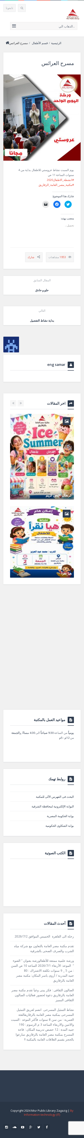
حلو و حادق (42, 285)
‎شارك (31, 257)
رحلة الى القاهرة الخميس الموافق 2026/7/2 (44, 936)
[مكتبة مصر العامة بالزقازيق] (73, 14)
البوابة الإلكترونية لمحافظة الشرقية (53, 806)
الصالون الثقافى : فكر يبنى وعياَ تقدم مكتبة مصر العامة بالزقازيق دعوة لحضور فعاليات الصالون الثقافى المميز (42, 995)
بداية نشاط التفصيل (42, 315)
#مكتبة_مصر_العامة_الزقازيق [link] (56, 185)
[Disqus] (42, 652)
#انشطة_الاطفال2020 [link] (60, 180)
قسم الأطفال (40, 43)
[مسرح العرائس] (42, 117)
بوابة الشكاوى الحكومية (59, 826)
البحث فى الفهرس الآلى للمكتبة (55, 797)
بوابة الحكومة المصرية (60, 816)
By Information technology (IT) (48, 1113)
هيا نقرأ (66, 573)
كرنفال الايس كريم (59, 495)
